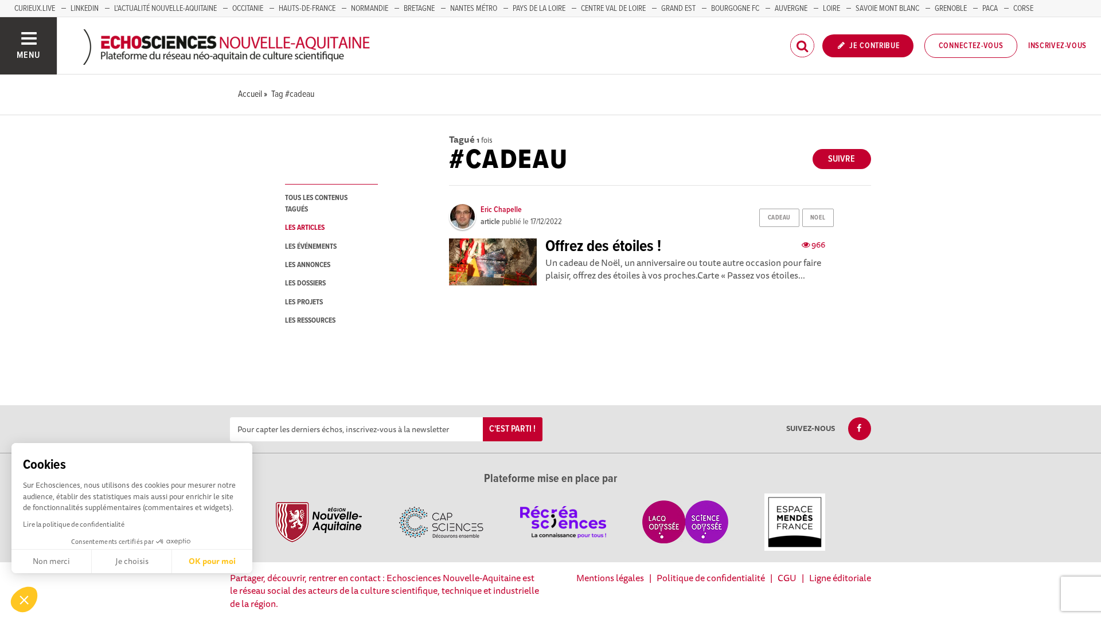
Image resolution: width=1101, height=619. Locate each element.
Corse (1023, 8)
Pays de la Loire (539, 8)
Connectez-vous (971, 46)
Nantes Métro (473, 8)
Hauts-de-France (307, 8)
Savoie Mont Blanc (887, 8)
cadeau (779, 218)
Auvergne (791, 8)
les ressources (310, 321)
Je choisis (132, 561)
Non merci (51, 561)
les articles (305, 228)
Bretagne (419, 8)
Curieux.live (34, 8)
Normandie (369, 8)
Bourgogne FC (735, 8)
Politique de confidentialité (711, 577)
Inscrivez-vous (1057, 46)
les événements (311, 247)
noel (817, 218)
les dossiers (305, 283)
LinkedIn (85, 8)
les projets (304, 302)
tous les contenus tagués (316, 203)
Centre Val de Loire (613, 8)
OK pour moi (212, 561)
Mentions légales (610, 577)
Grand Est (678, 8)
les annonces (307, 265)
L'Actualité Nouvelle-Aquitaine (165, 8)
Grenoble (951, 8)
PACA (990, 8)
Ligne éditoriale (840, 577)
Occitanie (247, 8)
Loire (831, 8)
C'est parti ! (512, 429)
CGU (787, 577)
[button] (24, 599)
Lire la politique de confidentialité (73, 524)
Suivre (841, 159)
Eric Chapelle (501, 210)
